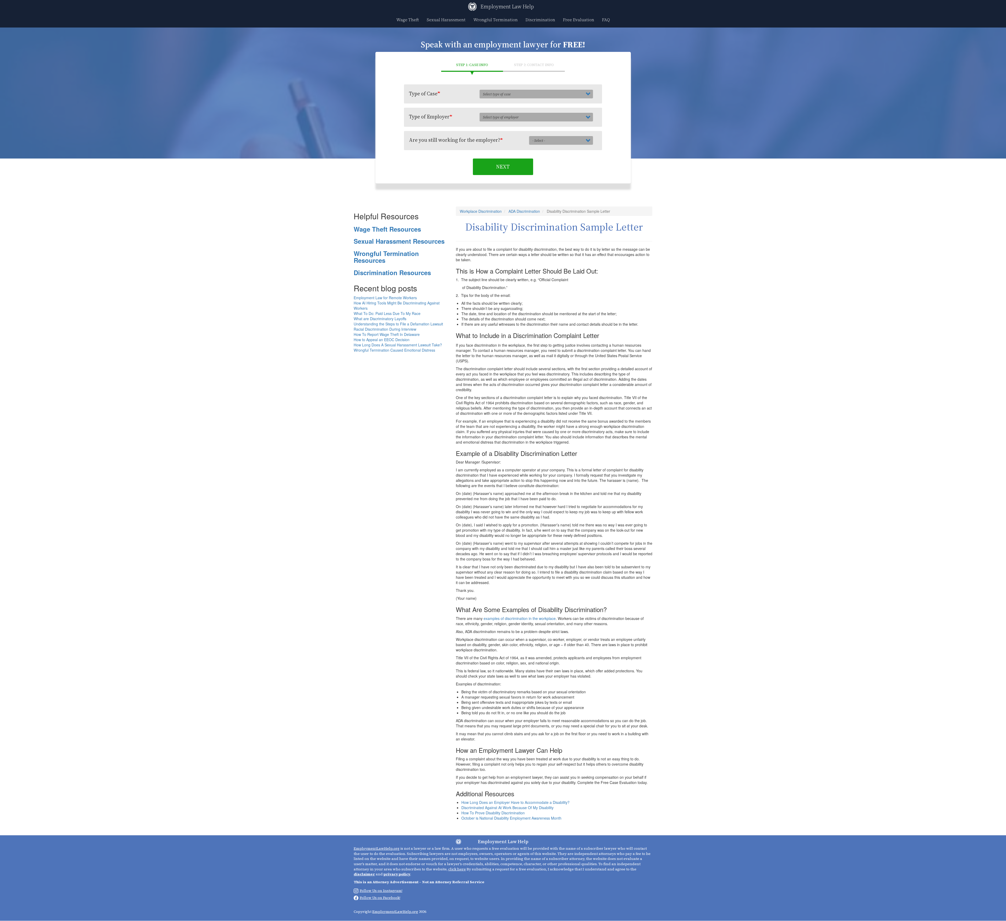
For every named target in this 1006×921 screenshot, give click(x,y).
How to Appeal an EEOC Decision (381, 339)
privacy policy (397, 874)
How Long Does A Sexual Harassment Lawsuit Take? (398, 344)
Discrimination (540, 20)
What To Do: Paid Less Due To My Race (387, 313)
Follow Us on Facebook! (380, 897)
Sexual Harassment (446, 20)
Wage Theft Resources (387, 229)
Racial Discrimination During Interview (385, 329)
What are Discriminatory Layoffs (380, 318)
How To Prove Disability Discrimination (493, 812)
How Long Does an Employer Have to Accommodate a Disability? (515, 802)
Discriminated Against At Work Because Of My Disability (507, 807)
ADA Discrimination (524, 211)
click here (457, 869)
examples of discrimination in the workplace (520, 618)
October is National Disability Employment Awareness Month (511, 818)
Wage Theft (407, 20)
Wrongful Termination (495, 20)
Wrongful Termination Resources (386, 257)
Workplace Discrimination (481, 211)
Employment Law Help (507, 6)
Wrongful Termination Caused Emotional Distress (394, 350)
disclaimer (364, 874)
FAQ (606, 20)
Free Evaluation (578, 20)
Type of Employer (429, 116)
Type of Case (423, 93)
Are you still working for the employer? (454, 140)
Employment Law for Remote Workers (385, 297)
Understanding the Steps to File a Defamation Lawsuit (398, 323)
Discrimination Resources (392, 272)
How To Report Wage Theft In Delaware (387, 334)
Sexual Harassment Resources (399, 241)
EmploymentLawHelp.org (377, 848)
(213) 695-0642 (365, 903)
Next (503, 166)
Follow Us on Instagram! (381, 890)
